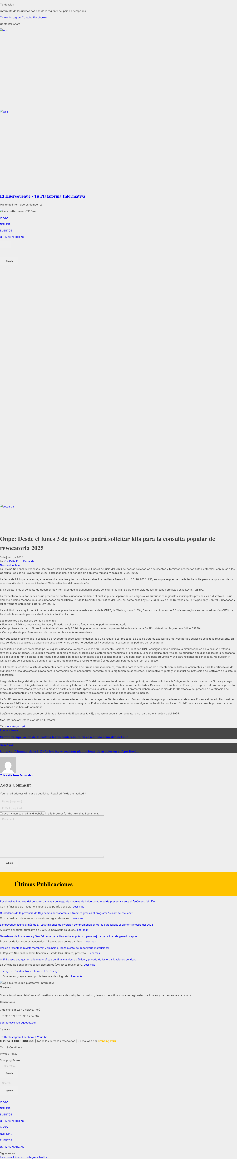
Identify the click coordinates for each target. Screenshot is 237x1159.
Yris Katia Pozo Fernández (20, 561)
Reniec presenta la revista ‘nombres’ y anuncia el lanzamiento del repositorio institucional (54, 947)
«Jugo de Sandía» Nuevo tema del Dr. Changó (31, 971)
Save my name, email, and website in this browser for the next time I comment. (50, 813)
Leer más (78, 906)
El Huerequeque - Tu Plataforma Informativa (42, 196)
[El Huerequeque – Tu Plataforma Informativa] (118, 69)
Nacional (5, 565)
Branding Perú (107, 1041)
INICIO (4, 1101)
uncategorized (16, 726)
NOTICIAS (6, 1108)
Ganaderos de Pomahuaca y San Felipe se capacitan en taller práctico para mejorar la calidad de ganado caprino (69, 936)
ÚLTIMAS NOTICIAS (12, 1121)
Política (15, 565)
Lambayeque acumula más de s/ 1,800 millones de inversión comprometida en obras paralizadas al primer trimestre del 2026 (76, 924)
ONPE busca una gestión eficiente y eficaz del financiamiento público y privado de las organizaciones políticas (68, 959)
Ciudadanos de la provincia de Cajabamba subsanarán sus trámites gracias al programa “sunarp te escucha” (66, 913)
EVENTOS (6, 1114)
